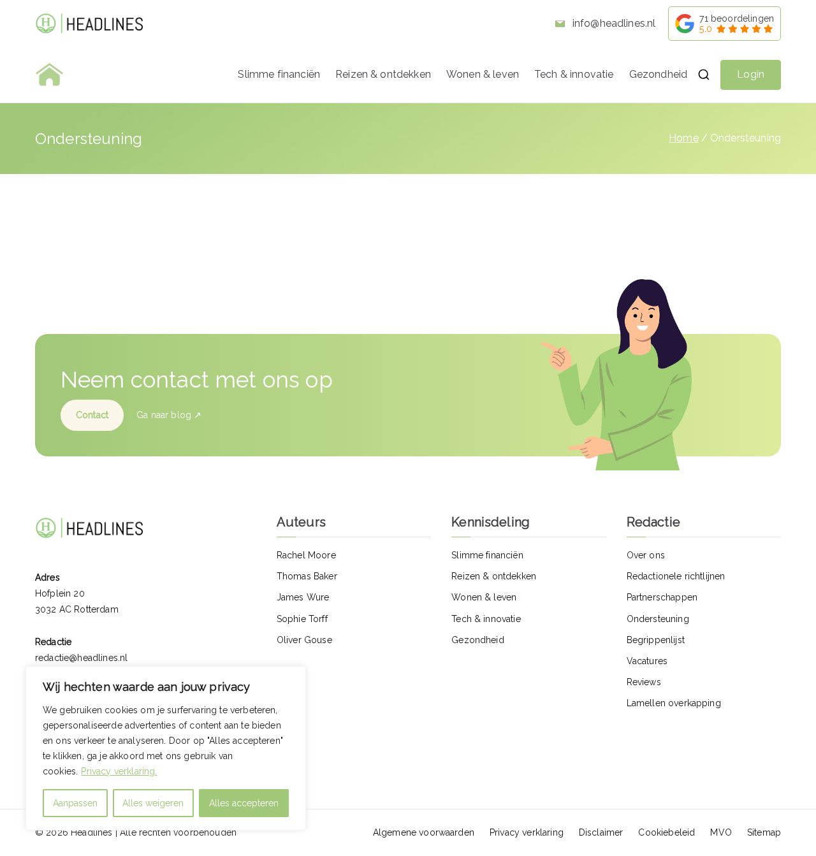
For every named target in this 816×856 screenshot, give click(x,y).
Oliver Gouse (304, 640)
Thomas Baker (307, 576)
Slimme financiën (279, 74)
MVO (720, 832)
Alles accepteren (244, 803)
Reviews (644, 682)
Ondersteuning (658, 619)
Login (750, 74)
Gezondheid (658, 74)
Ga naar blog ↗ (168, 415)
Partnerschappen (662, 597)
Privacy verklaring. (119, 771)
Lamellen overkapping (674, 703)
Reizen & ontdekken (383, 74)
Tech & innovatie (574, 74)
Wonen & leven (482, 74)
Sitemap (764, 832)
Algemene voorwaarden (423, 832)
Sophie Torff (302, 619)
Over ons (646, 555)
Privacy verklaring (527, 832)
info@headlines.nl (613, 23)
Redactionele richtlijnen (676, 576)
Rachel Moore (306, 555)
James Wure (303, 597)
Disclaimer (601, 832)
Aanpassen (75, 803)
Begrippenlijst (656, 640)
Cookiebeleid (666, 832)
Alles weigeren (153, 803)
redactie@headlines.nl (81, 658)
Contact (92, 415)
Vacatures (647, 661)
